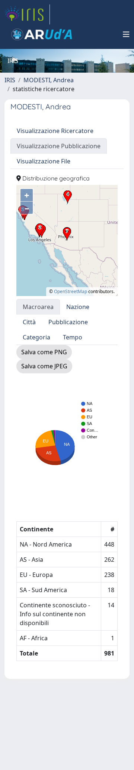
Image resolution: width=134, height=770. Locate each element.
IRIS (9, 80)
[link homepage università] (41, 34)
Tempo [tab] (72, 337)
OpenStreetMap (70, 291)
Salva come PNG (44, 352)
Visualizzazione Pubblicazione (58, 146)
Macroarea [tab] (38, 307)
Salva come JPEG (44, 366)
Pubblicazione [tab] (68, 322)
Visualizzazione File (43, 161)
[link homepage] (27, 14)
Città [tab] (29, 322)
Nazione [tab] (77, 307)
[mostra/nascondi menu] (126, 34)
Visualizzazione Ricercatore (55, 131)
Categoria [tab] (36, 337)
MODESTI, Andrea (48, 80)
